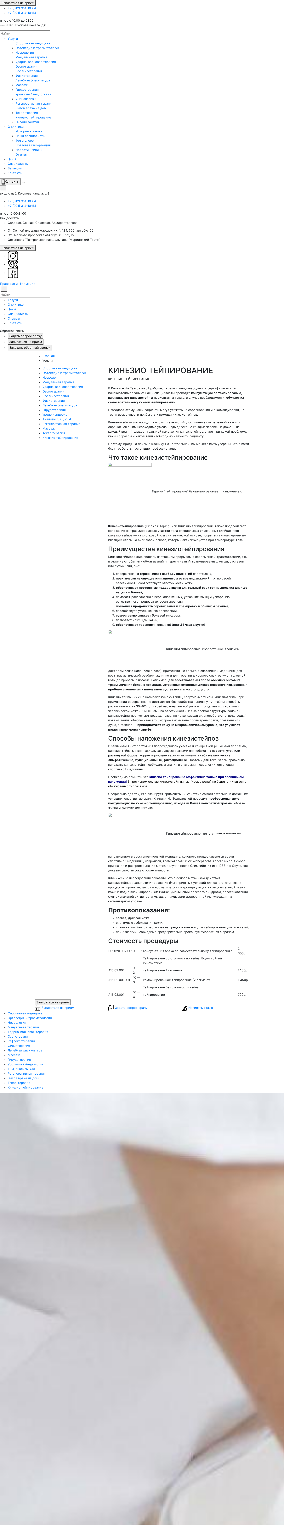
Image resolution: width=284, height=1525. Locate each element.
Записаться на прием (18, 3)
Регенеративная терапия (34, 103)
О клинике (16, 127)
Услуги (13, 39)
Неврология (24, 52)
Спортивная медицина (32, 43)
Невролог (50, 377)
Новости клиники (29, 150)
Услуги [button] (13, 300)
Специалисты (18, 164)
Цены (12, 159)
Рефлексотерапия (29, 71)
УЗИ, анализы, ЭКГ (22, 1069)
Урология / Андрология (33, 94)
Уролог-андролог (56, 414)
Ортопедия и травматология (37, 48)
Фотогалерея (25, 140)
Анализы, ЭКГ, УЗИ (57, 419)
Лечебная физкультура (32, 80)
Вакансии (15, 168)
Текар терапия (26, 113)
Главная (49, 356)
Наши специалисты (30, 136)
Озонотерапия (26, 66)
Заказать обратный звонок (29, 347)
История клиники (29, 131)
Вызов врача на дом (30, 108)
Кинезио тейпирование (33, 117)
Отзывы (21, 154)
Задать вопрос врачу (25, 336)
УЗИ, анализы (25, 99)
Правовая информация (33, 145)
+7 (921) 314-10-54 (22, 13)
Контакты (15, 173)
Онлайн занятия (27, 122)
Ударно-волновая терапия (35, 62)
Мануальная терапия (31, 57)
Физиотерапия (26, 76)
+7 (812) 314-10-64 (22, 8)
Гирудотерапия (27, 89)
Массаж (21, 85)
